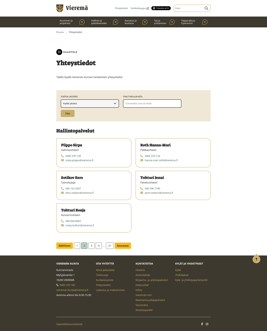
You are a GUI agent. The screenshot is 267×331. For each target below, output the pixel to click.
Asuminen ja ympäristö (66, 22)
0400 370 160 (67, 285)
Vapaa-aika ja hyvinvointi (188, 22)
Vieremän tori (144, 295)
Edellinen (65, 245)
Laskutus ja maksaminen (110, 290)
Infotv (139, 290)
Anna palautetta (105, 270)
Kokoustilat (142, 285)
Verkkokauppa (140, 8)
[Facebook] (202, 324)
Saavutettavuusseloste (69, 324)
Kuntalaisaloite (104, 280)
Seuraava (123, 245)
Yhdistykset (181, 275)
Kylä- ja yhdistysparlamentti (191, 280)
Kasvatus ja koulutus (131, 22)
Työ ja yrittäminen (160, 22)
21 (109, 245)
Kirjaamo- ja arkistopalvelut (152, 280)
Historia (140, 270)
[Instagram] (207, 324)
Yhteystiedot (121, 8)
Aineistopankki (144, 310)
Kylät (178, 270)
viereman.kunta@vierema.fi (72, 290)
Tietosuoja (102, 275)
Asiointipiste (143, 275)
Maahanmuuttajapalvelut (150, 300)
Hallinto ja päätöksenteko (99, 22)
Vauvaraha (142, 305)
